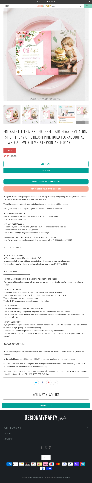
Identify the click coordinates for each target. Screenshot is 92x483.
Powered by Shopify (63, 477)
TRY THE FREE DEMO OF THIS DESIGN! (46, 189)
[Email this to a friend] (55, 382)
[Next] (87, 55)
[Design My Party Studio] (46, 6)
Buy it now (46, 170)
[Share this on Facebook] (42, 382)
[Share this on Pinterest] (49, 382)
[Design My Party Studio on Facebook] (41, 448)
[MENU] (1, 6)
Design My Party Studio (35, 477)
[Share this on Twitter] (36, 382)
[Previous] (5, 55)
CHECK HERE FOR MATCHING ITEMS (46, 182)
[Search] (80, 6)
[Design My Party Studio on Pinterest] (50, 448)
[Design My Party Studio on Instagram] (46, 448)
